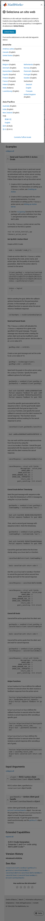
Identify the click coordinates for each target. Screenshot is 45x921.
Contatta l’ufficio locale (22, 137)
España (5, 74)
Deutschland (7, 71)
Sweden (27, 78)
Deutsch (29, 84)
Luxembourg (7, 91)
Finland (5, 78)
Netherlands (28, 64)
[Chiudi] (41, 4)
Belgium (6, 64)
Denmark (6, 68)
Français (29, 91)
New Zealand (7, 113)
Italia (4, 88)
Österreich (27, 71)
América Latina (8, 49)
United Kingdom (30, 94)
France (5, 81)
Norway (27, 68)
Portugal (27, 74)
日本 (4, 126)
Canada (6, 52)
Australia (6, 106)
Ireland (5, 84)
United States (8, 55)
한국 (4, 129)
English (28, 88)
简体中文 (8, 119)
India (4, 109)
